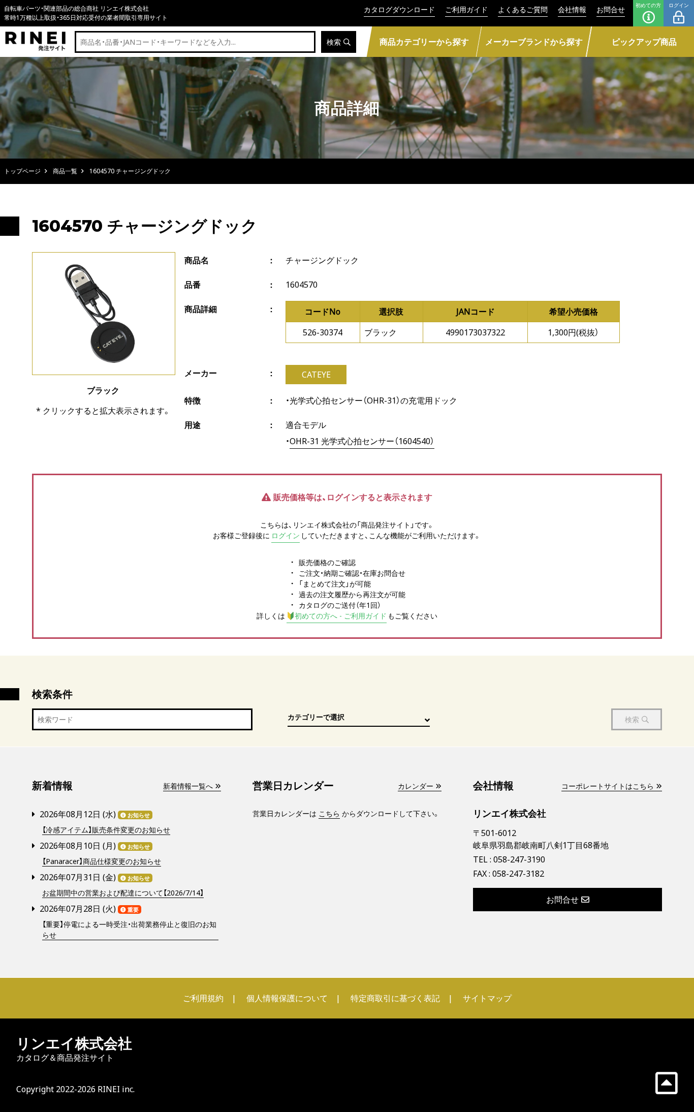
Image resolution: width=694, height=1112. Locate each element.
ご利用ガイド (466, 9)
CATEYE (316, 374)
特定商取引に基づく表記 (395, 998)
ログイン (679, 5)
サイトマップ (487, 998)
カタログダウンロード (399, 9)
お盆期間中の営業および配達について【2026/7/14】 (123, 893)
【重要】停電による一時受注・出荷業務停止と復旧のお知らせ (129, 929)
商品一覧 (65, 171)
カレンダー (415, 786)
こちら (329, 813)
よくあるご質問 (523, 9)
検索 (334, 42)
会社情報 (572, 9)
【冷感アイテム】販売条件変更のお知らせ (106, 830)
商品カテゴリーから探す (423, 41)
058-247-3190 (519, 859)
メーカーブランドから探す (534, 41)
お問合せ (610, 9)
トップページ (22, 171)
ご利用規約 (203, 998)
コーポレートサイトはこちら (607, 786)
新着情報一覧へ (188, 786)
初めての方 (648, 5)
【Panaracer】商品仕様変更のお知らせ (101, 861)
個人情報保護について (287, 998)
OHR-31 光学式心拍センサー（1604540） (362, 441)
